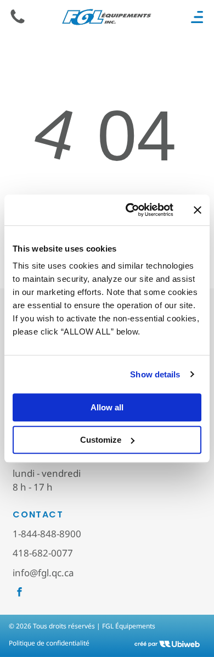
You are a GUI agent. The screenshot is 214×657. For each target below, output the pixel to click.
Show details (155, 374)
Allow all (107, 407)
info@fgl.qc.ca (43, 572)
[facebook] (19, 593)
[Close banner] (197, 210)
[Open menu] (197, 17)
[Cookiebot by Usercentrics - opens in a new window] (129, 210)
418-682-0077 (43, 553)
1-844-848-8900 (47, 533)
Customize (100, 439)
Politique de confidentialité (49, 643)
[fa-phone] (17, 22)
